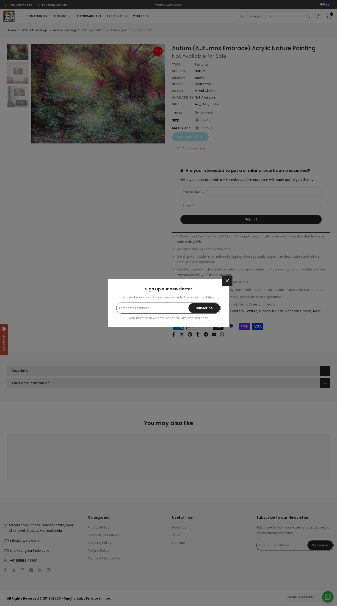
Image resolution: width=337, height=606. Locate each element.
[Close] (227, 280)
